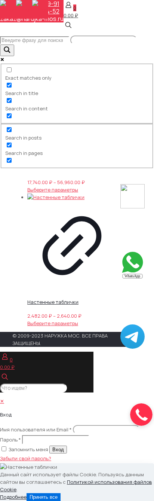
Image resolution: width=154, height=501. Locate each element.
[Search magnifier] (7, 50)
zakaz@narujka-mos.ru (32, 19)
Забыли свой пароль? (25, 458)
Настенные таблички (52, 302)
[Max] (132, 206)
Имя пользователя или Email (36, 429)
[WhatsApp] (132, 277)
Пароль (10, 439)
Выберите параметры (52, 189)
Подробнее (13, 497)
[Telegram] (132, 346)
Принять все (44, 497)
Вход (58, 449)
